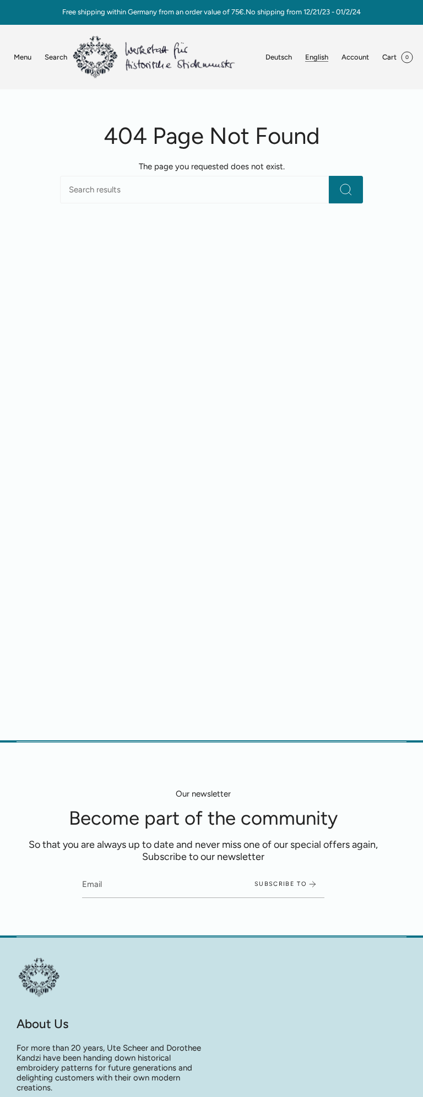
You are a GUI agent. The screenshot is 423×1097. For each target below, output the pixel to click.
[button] (56, 57)
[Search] (346, 189)
